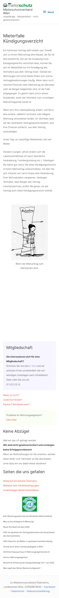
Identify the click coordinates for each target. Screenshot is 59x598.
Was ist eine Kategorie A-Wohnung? (18, 521)
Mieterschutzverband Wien (17, 11)
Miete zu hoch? (11, 395)
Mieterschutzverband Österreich (20, 481)
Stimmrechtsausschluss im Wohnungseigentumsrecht (26, 552)
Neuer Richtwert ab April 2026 (16, 527)
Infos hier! (11, 419)
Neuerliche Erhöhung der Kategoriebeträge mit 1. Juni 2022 (28, 562)
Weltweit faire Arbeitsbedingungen (21, 485)
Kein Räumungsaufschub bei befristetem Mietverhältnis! (27, 516)
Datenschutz (17, 591)
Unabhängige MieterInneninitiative (21, 490)
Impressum (50, 586)
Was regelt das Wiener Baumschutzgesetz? (22, 568)
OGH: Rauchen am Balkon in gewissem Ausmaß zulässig (27, 541)
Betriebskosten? (21, 404)
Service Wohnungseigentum (15, 557)
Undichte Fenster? (12, 399)
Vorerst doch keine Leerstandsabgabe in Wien (23, 546)
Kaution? (7, 404)
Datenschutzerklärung (38, 591)
